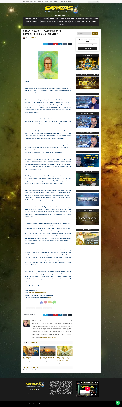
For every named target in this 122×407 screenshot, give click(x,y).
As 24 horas (55, 21)
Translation (61, 24)
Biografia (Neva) (27, 18)
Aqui (49, 297)
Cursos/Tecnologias (43, 18)
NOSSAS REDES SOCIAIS (66, 15)
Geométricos (35, 21)
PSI (56, 403)
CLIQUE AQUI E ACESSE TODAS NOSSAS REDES (34, 393)
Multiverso (43, 21)
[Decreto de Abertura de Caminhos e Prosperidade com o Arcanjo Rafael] (65, 351)
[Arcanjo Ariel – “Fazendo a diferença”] (48, 351)
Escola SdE (35, 18)
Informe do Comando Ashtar (67, 18)
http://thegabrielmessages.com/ (37, 293)
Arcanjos (39, 308)
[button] (118, 403)
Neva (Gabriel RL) (32, 37)
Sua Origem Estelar (79, 18)
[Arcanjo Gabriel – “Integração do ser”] (31, 351)
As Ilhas (49, 21)
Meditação (84, 21)
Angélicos (61, 21)
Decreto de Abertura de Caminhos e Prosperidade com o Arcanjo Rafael (64, 359)
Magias (28, 21)
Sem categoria (47, 308)
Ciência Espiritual (92, 21)
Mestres (67, 21)
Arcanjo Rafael (30, 308)
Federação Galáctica (53, 18)
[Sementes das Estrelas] (61, 9)
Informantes (77, 21)
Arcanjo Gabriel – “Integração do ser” (28, 358)
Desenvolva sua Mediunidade (91, 18)
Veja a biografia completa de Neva (48, 337)
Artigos (71, 21)
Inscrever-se (87, 48)
